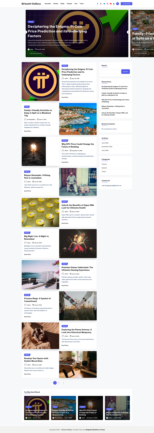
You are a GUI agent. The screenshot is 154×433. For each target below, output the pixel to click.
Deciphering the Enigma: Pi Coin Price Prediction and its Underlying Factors (77, 72)
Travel (30, 29)
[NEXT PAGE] (63, 383)
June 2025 (105, 143)
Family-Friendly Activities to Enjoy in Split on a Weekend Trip (38, 113)
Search (104, 65)
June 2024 (105, 150)
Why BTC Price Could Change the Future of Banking (115, 101)
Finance (135, 29)
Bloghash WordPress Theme (95, 430)
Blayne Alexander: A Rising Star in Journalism (113, 107)
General (27, 171)
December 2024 (107, 146)
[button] (126, 3)
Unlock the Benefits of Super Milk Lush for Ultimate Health (115, 114)
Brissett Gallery (31, 3)
